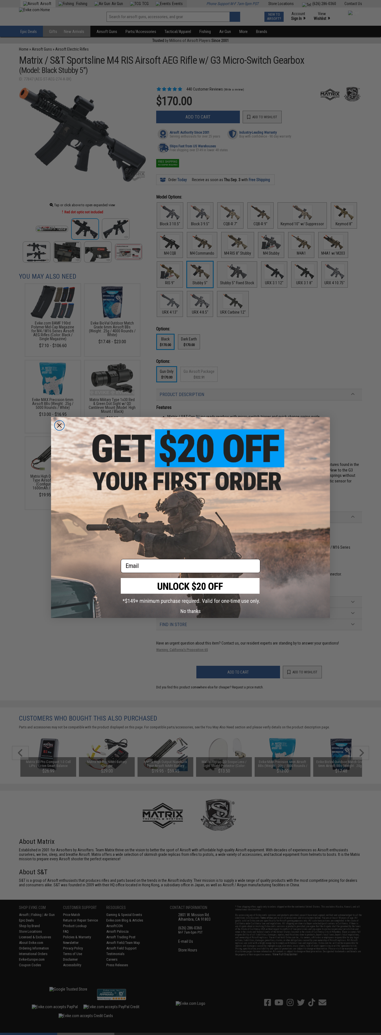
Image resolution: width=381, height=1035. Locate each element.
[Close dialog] (59, 425)
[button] (190, 591)
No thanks (190, 611)
